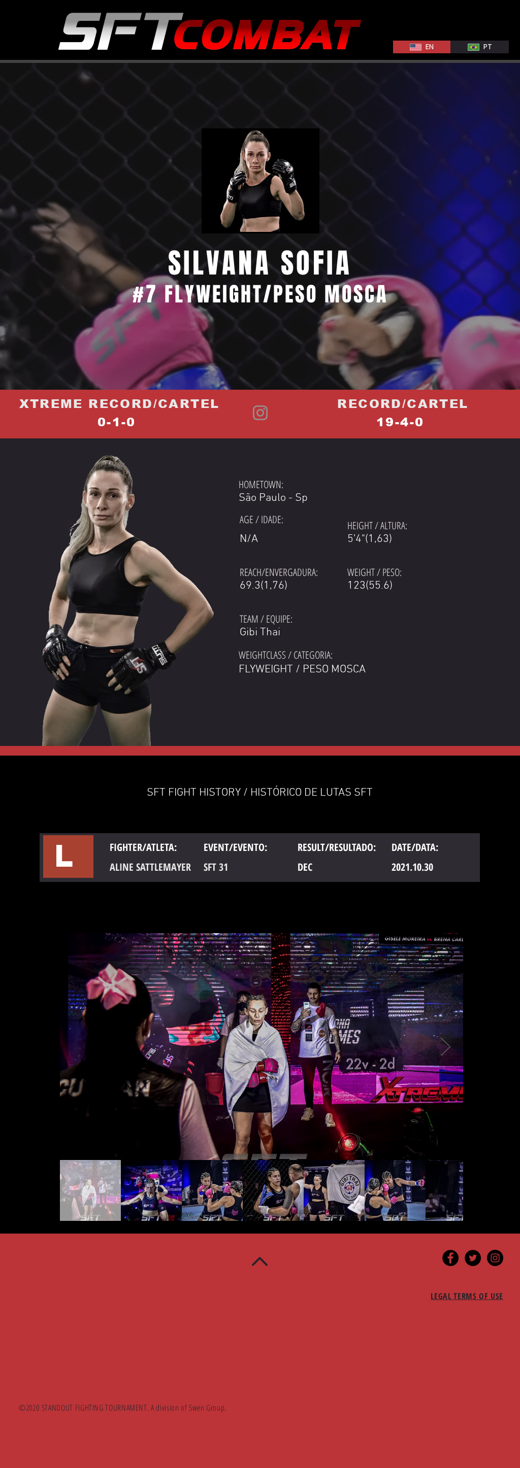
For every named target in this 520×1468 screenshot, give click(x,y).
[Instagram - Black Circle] (495, 1258)
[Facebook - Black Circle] (450, 1258)
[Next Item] (445, 1046)
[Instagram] (260, 413)
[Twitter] (473, 1258)
